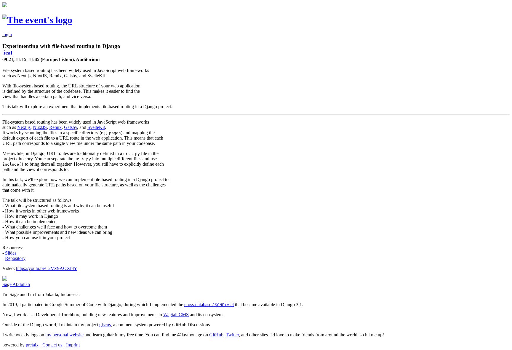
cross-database (209, 304)
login (7, 34)
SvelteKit (96, 127)
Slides (10, 252)
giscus (105, 324)
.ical (7, 52)
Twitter (232, 334)
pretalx (32, 344)
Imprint (73, 344)
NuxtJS (40, 127)
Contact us (52, 344)
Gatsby (70, 127)
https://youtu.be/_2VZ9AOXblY (46, 268)
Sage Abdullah (16, 284)
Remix (55, 127)
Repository (15, 258)
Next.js (24, 127)
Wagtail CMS (176, 314)
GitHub (216, 334)
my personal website (64, 334)
